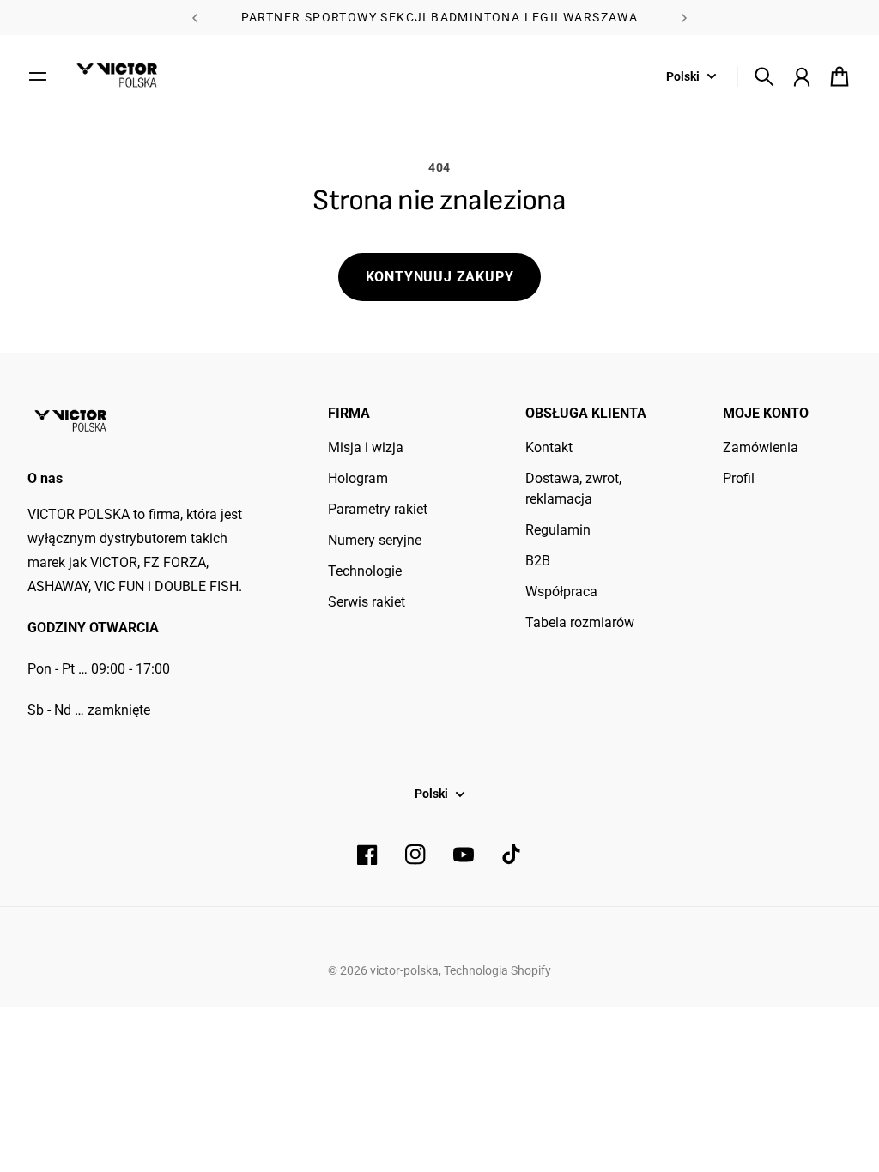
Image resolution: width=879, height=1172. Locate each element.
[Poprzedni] (195, 17)
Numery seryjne (374, 540)
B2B (537, 561)
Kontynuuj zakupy (440, 277)
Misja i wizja (365, 447)
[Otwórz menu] (37, 76)
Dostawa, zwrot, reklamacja (573, 488)
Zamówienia (760, 447)
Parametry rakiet (377, 509)
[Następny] (684, 17)
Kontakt (549, 447)
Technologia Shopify (497, 970)
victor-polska (404, 970)
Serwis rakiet (366, 602)
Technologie (365, 571)
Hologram (358, 478)
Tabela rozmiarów (579, 622)
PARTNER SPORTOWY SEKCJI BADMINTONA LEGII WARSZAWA (440, 17)
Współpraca (561, 591)
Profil (739, 478)
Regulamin (558, 530)
